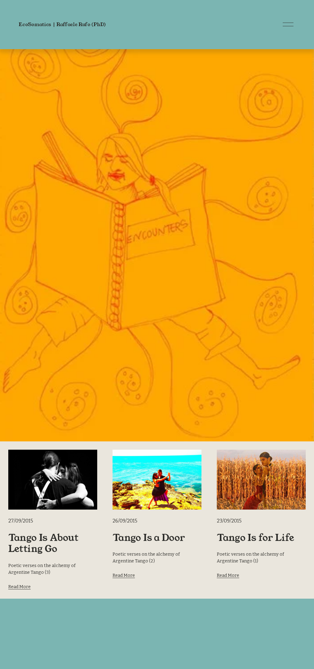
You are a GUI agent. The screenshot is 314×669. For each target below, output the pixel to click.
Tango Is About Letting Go (43, 543)
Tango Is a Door (149, 537)
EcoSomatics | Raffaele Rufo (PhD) (62, 24)
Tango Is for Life (255, 537)
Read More (19, 586)
